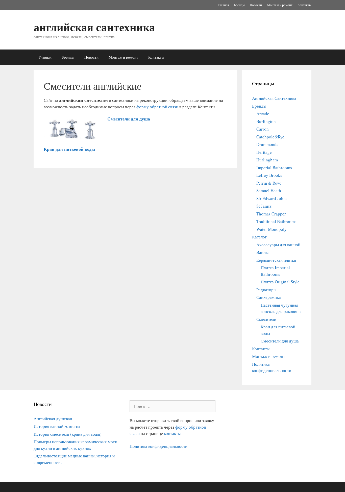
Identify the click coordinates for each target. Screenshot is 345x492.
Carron (262, 129)
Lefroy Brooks (269, 175)
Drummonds (267, 144)
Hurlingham (267, 160)
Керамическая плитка (276, 260)
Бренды (239, 5)
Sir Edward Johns (271, 198)
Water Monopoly (271, 229)
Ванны (262, 252)
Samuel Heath (268, 190)
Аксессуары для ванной (278, 245)
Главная (223, 5)
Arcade (262, 113)
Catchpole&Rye (270, 137)
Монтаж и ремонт (279, 5)
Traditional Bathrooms (276, 221)
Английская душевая (53, 419)
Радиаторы (266, 289)
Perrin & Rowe (269, 183)
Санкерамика (268, 297)
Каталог (259, 237)
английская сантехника (94, 27)
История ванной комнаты (57, 426)
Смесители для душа (128, 118)
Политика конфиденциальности (158, 446)
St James (264, 206)
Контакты (304, 5)
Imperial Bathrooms (274, 167)
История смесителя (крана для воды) (68, 434)
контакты (172, 433)
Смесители (266, 319)
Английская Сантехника (274, 98)
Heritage (264, 152)
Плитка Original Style (280, 282)
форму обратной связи (157, 107)
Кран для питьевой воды (69, 149)
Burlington (266, 121)
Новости (256, 5)
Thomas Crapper (271, 214)
